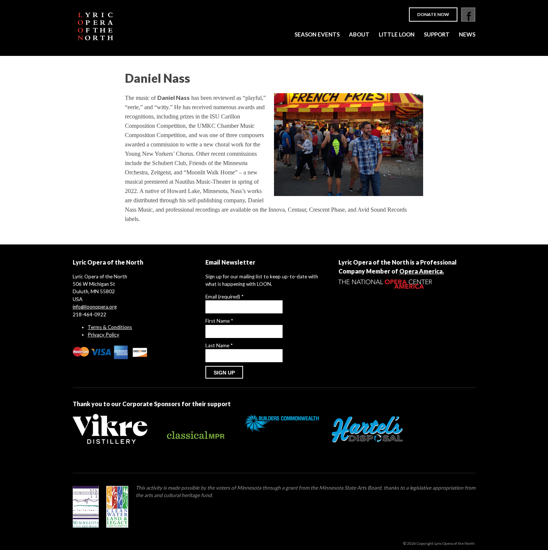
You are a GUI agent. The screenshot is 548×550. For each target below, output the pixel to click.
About (359, 34)
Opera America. (421, 271)
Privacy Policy (103, 335)
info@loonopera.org (95, 307)
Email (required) (224, 297)
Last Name (219, 345)
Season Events (317, 34)
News (467, 34)
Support (437, 34)
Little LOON (397, 34)
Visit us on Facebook (468, 14)
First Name (219, 321)
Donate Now (433, 14)
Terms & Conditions (110, 327)
